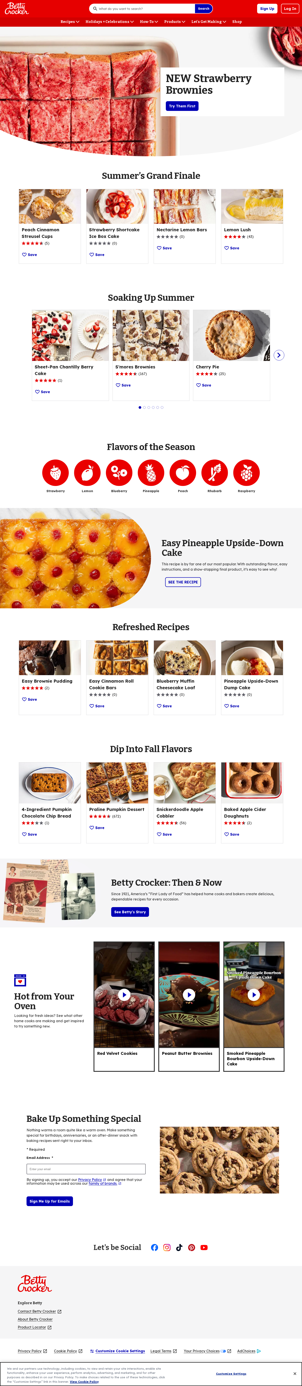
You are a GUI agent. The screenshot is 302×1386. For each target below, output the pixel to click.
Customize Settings (231, 1373)
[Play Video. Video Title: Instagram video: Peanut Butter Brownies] (189, 994)
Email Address (40, 1158)
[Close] (295, 1374)
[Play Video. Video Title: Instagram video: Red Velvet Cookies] (124, 994)
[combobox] (145, 8)
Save (32, 254)
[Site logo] (37, 1285)
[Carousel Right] (279, 355)
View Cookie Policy (84, 1381)
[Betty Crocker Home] (16, 8)
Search (203, 9)
